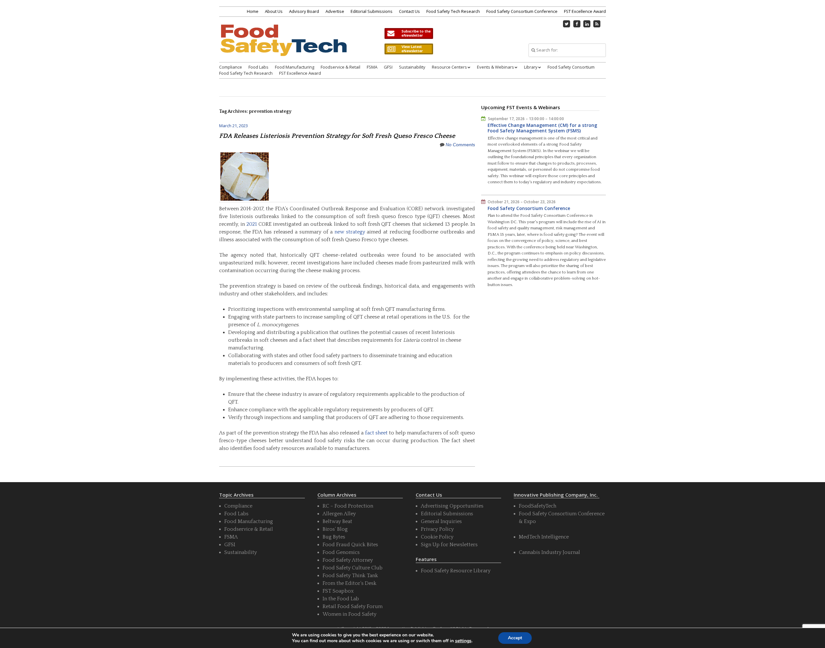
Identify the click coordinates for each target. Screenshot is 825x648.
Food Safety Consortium (571, 67)
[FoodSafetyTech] (283, 45)
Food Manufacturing (294, 67)
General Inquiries (441, 521)
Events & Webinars (495, 67)
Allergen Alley (339, 514)
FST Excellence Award (585, 11)
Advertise (334, 11)
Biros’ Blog (335, 529)
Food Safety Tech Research (453, 11)
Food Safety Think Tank (350, 575)
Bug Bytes (334, 537)
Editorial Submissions (372, 11)
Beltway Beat (337, 521)
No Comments (460, 144)
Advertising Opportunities (452, 506)
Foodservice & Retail (340, 67)
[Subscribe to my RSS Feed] (597, 23)
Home (252, 11)
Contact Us (409, 11)
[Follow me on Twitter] (567, 23)
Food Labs (258, 67)
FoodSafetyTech (537, 506)
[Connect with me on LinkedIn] (587, 23)
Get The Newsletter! (408, 33)
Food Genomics (341, 552)
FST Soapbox (338, 591)
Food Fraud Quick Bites (350, 545)
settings (463, 641)
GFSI (388, 67)
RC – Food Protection (348, 506)
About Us (274, 11)
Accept (515, 638)
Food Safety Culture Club (353, 568)
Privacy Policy (437, 529)
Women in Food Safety (349, 614)
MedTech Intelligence (544, 537)
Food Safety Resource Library (455, 571)
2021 (252, 224)
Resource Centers (449, 67)
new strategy (350, 232)
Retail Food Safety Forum (353, 606)
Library (531, 67)
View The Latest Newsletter (408, 49)
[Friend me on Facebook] (577, 23)
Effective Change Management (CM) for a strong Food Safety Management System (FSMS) (542, 128)
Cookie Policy (437, 537)
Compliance (230, 67)
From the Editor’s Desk (349, 583)
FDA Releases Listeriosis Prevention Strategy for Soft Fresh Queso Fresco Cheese (337, 135)
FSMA (372, 67)
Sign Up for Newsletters (449, 545)
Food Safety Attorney (348, 560)
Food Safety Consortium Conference (522, 11)
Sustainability (412, 67)
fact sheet (376, 433)
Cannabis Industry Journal (549, 552)
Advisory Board (304, 11)
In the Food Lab (341, 599)
